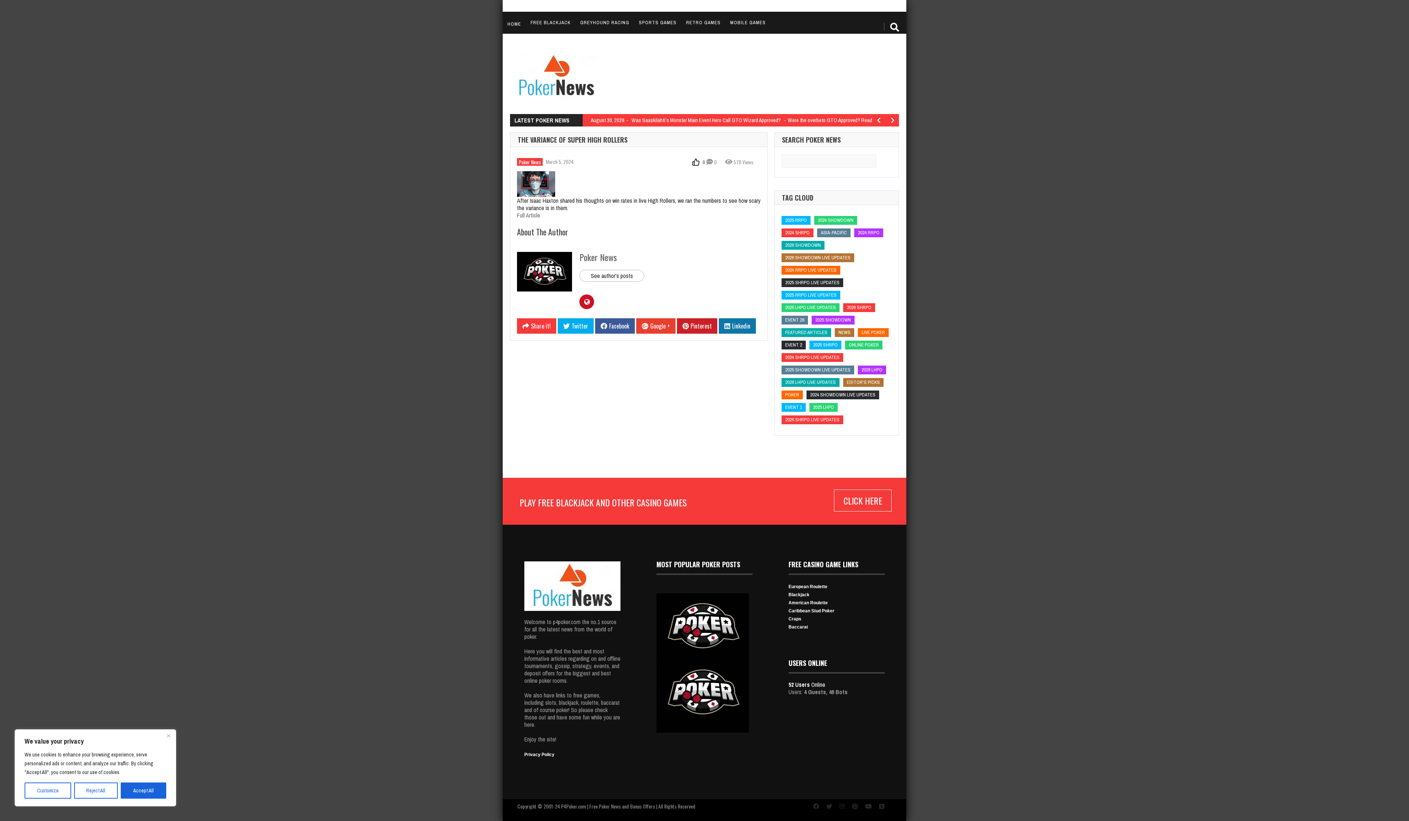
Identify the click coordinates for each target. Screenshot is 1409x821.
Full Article (528, 215)
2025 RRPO (796, 220)
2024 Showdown (835, 220)
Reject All (95, 790)
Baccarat (798, 627)
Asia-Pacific (834, 233)
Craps (795, 619)
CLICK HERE (863, 500)
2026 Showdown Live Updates (818, 257)
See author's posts (612, 276)
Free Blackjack (551, 22)
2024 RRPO (869, 233)
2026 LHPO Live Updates (810, 382)
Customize (48, 790)
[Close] (168, 735)
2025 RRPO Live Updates (811, 295)
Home (514, 24)
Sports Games (658, 22)
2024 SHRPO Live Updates (812, 357)
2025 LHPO (823, 407)
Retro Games (703, 22)
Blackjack (799, 594)
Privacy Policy (539, 754)
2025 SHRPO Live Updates (812, 282)
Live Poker (873, 332)
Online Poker (864, 345)
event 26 (794, 320)
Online (807, 685)
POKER (792, 395)
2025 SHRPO (825, 345)
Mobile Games (748, 22)
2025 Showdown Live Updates (818, 370)
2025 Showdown (833, 320)
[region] (95, 767)
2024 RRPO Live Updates (811, 270)
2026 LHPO (872, 370)
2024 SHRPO (797, 233)
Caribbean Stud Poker (811, 610)
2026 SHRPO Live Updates (812, 420)
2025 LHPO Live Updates (810, 307)
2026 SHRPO (859, 307)
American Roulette (808, 602)
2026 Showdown (803, 245)
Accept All (143, 790)
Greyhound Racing (604, 22)
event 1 (793, 407)
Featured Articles (806, 332)
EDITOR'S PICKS (863, 382)
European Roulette (808, 586)
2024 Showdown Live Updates (842, 395)
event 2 (793, 345)
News (844, 332)
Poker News (530, 162)
